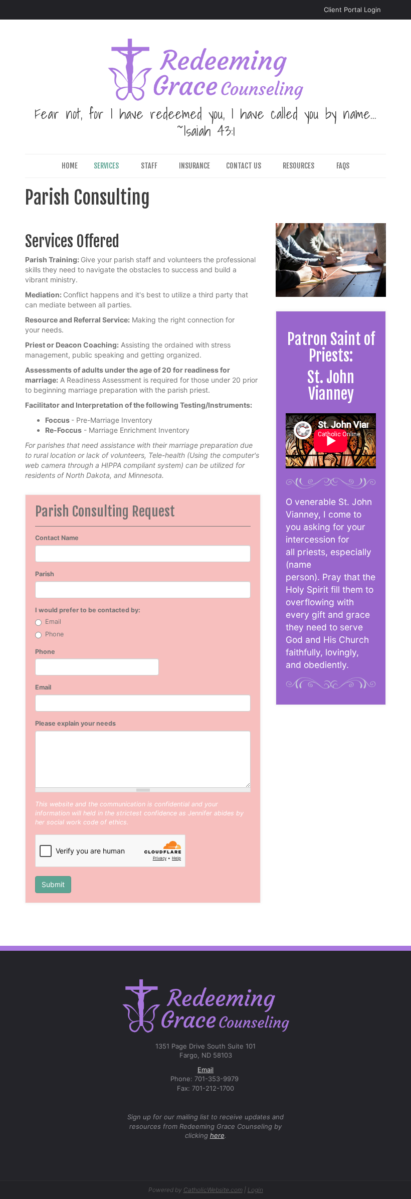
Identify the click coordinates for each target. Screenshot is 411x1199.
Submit (53, 884)
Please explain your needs (75, 723)
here (217, 1135)
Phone (54, 634)
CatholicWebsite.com (213, 1189)
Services (106, 165)
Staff (149, 165)
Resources (298, 165)
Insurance (194, 165)
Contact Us (243, 165)
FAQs (342, 165)
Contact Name (57, 538)
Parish (44, 574)
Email (53, 621)
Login (255, 1189)
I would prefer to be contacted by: (87, 610)
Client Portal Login (352, 10)
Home (70, 165)
